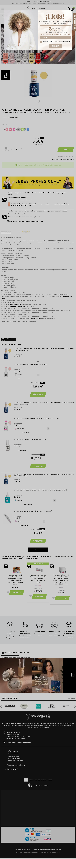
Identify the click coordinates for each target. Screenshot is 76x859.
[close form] (72, 10)
